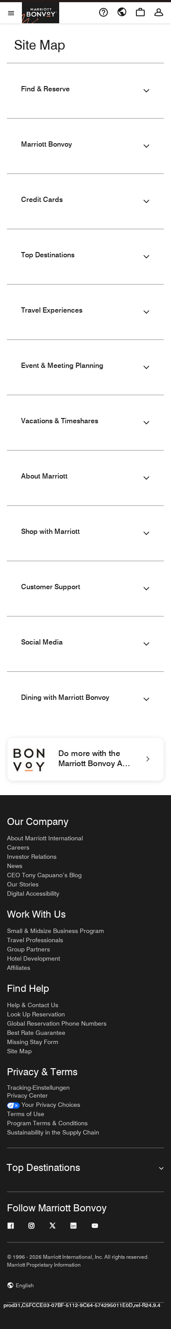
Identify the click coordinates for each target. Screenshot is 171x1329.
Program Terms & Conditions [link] (47, 1123)
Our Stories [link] (23, 884)
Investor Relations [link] (32, 856)
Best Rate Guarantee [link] (36, 1032)
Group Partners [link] (28, 949)
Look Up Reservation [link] (36, 1014)
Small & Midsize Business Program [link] (55, 930)
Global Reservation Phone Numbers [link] (57, 1023)
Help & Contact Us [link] (32, 1004)
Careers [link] (18, 847)
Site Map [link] (19, 1051)
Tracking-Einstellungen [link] (38, 1087)
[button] (85, 91)
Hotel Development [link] (33, 958)
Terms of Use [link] (25, 1113)
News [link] (14, 865)
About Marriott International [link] (45, 838)
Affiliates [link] (18, 967)
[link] (85, 759)
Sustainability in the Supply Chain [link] (53, 1132)
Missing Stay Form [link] (32, 1041)
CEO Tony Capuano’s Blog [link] (44, 875)
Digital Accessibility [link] (33, 893)
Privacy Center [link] (27, 1095)
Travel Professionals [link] (35, 940)
